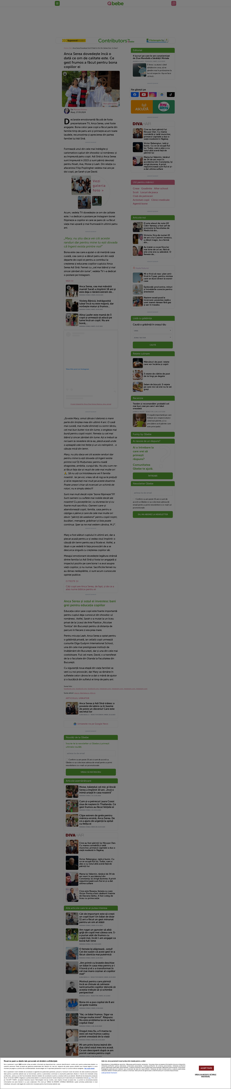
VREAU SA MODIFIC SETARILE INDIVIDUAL (205, 1075)
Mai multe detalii (89, 1068)
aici (90, 1078)
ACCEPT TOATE (206, 1068)
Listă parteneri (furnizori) (109, 1073)
